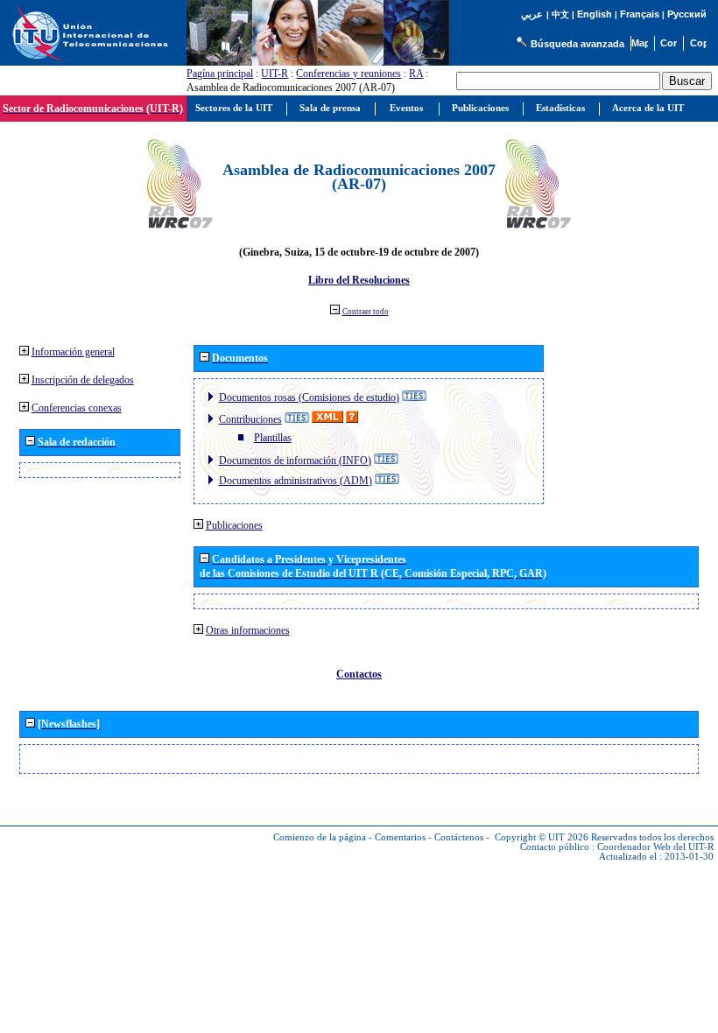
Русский (687, 14)
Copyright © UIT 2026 (541, 837)
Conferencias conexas (77, 408)
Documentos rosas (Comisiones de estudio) (309, 397)
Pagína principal (220, 73)
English (594, 14)
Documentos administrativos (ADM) (295, 480)
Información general (73, 352)
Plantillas (273, 438)
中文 (560, 14)
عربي (532, 14)
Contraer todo (365, 311)
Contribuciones (250, 419)
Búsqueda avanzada (577, 44)
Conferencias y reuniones (348, 73)
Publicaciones (234, 525)
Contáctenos (458, 837)
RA (416, 73)
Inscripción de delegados (83, 380)
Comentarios (400, 837)
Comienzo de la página (319, 837)
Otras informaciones (248, 630)
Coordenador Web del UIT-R (655, 847)
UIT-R (274, 73)
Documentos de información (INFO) (295, 460)
